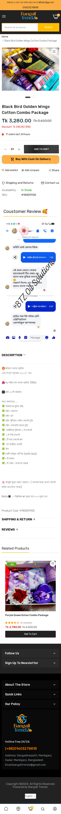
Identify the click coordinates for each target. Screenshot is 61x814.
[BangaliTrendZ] (29, 16)
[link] (53, 564)
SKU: (5, 194)
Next (53, 283)
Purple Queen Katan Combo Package (26, 615)
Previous (7, 283)
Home (5, 36)
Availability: (9, 190)
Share (55, 170)
